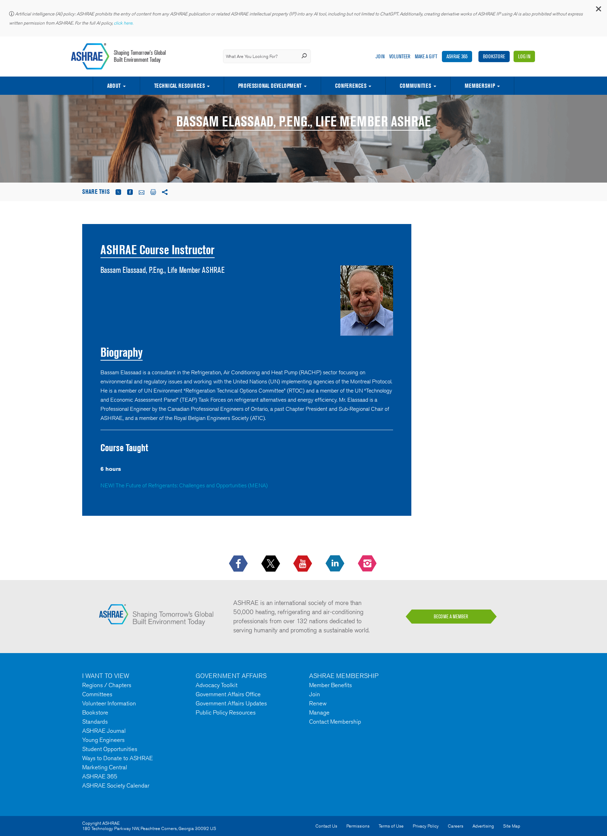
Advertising (483, 826)
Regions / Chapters (106, 685)
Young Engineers (103, 739)
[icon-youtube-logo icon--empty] (303, 564)
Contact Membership (335, 721)
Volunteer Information (109, 703)
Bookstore (494, 56)
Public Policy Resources (226, 712)
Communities (415, 85)
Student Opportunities (109, 748)
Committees (97, 694)
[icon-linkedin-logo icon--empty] (335, 564)
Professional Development (269, 85)
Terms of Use (391, 826)
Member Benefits (330, 685)
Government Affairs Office (228, 694)
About (113, 85)
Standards (95, 721)
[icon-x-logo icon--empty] (271, 564)
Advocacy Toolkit (216, 685)
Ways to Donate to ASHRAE (117, 758)
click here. (124, 23)
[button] (598, 10)
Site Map (511, 826)
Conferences (350, 85)
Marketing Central (104, 767)
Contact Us (326, 826)
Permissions (358, 826)
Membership (480, 85)
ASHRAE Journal (104, 730)
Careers (455, 826)
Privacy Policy (426, 826)
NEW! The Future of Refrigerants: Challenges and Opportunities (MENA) (184, 485)
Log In (524, 56)
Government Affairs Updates (231, 703)
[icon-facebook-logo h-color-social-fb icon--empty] (239, 564)
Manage (319, 712)
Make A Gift (426, 56)
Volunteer (399, 56)
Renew (318, 703)
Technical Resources (179, 85)
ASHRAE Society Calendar (115, 785)
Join (380, 56)
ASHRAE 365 (457, 56)
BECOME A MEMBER (451, 616)
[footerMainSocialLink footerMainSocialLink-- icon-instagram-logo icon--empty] (368, 564)
